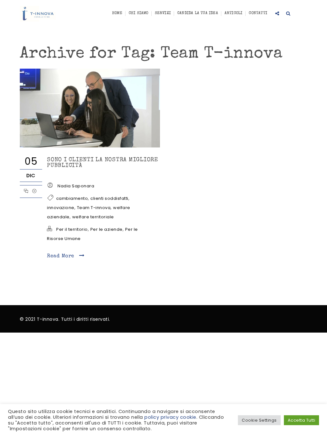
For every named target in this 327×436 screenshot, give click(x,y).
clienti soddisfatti (109, 198)
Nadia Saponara (75, 186)
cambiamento (72, 198)
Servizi (163, 13)
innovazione (60, 208)
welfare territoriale (93, 217)
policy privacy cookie (170, 417)
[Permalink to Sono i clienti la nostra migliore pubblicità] (90, 146)
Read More (61, 256)
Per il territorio (72, 229)
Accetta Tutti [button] (302, 420)
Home (117, 13)
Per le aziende (106, 229)
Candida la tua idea (197, 13)
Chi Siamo (138, 13)
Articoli (233, 13)
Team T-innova (94, 208)
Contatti (258, 13)
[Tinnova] (38, 14)
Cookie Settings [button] (259, 420)
